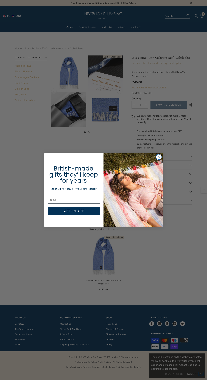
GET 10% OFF (74, 210)
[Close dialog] (158, 157)
